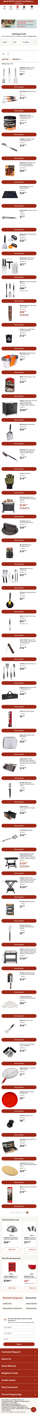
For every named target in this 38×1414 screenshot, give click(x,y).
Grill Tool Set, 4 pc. (28, 663)
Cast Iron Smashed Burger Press (26, 521)
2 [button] (16, 1212)
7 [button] (24, 1212)
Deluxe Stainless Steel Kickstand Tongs (27, 784)
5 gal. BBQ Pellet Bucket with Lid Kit (27, 330)
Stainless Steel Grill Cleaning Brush (27, 139)
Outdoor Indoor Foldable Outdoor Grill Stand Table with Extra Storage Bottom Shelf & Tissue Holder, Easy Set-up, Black (28, 880)
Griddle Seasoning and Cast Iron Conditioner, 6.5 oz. (27, 117)
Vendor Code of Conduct (8, 1408)
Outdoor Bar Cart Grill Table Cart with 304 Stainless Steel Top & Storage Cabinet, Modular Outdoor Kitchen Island (28, 403)
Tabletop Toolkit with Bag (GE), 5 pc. (28, 688)
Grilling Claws (27, 901)
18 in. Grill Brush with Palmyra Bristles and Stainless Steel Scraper (27, 451)
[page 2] (27, 1212)
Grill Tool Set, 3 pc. (28, 92)
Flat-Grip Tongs (26, 1020)
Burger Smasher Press (25, 545)
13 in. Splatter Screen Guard (27, 1068)
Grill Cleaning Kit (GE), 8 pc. (28, 234)
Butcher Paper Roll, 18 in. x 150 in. (28, 306)
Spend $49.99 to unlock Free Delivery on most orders (19, 1)
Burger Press (26, 1115)
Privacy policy (5, 1399)
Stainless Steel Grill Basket (27, 735)
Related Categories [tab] (13, 1297)
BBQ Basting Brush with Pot (28, 593)
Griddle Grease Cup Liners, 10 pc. (27, 353)
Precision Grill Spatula (28, 1187)
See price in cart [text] (24, 290)
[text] (32, 36)
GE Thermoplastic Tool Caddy (27, 807)
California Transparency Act (21, 1401)
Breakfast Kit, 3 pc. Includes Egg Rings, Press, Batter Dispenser (28, 164)
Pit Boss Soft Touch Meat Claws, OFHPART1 (27, 1044)
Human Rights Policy (22, 1407)
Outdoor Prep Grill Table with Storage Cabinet (28, 498)
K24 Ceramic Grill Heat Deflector (28, 997)
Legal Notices (5, 1402)
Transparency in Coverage (8, 1407)
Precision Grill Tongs (28, 616)
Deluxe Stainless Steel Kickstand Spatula (27, 927)
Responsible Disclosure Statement (10, 1404)
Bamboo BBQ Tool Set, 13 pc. (28, 1140)
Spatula (26, 830)
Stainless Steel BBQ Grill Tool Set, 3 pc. (27, 68)
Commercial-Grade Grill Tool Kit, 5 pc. (27, 258)
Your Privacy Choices (15, 1399)
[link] (3, 36)
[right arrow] (35, 42)
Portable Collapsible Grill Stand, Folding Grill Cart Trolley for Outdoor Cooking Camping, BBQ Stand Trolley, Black (27, 856)
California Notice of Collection (24, 1408)
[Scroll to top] (33, 1409)
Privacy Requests (6, 1410)
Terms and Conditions (7, 1401)
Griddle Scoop (27, 424)
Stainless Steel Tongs (28, 211)
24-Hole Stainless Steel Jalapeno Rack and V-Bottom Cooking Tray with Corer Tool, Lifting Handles (28, 761)
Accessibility (13, 1402)
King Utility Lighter (27, 711)
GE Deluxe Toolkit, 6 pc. (26, 569)
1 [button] (13, 1212)
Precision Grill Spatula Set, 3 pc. (28, 282)
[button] (23, 3)
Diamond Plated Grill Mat (26, 187)
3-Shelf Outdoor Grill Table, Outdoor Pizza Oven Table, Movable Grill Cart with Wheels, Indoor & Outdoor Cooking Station (28, 951)
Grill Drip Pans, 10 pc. (28, 377)
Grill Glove (25, 473)
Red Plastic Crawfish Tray (27, 1092)
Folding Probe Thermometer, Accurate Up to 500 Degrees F (28, 641)
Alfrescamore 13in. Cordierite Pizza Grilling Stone (28, 1164)
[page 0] (10, 1212)
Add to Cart (11, 1249)
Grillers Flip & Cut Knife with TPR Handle (27, 973)
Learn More (18, 3)
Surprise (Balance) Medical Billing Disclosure (13, 1405)
